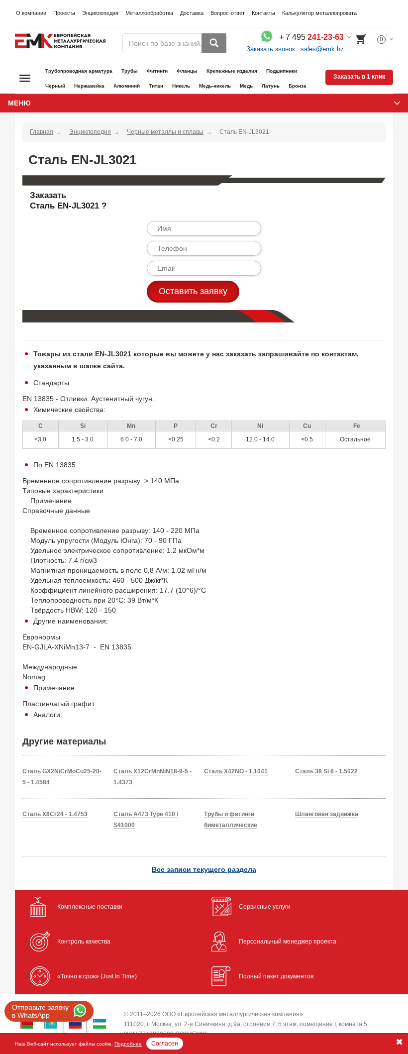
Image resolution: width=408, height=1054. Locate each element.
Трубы (129, 71)
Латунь (271, 86)
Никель (181, 86)
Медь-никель (215, 86)
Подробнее (128, 1044)
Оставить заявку (193, 291)
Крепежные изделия (231, 71)
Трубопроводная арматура (78, 71)
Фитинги (157, 71)
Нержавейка (89, 86)
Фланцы (187, 71)
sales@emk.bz (322, 49)
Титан (156, 86)
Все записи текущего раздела (204, 869)
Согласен (164, 1043)
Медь (246, 86)
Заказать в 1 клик (359, 76)
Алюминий (126, 86)
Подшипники (281, 71)
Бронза (297, 86)
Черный (55, 86)
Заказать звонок (270, 49)
